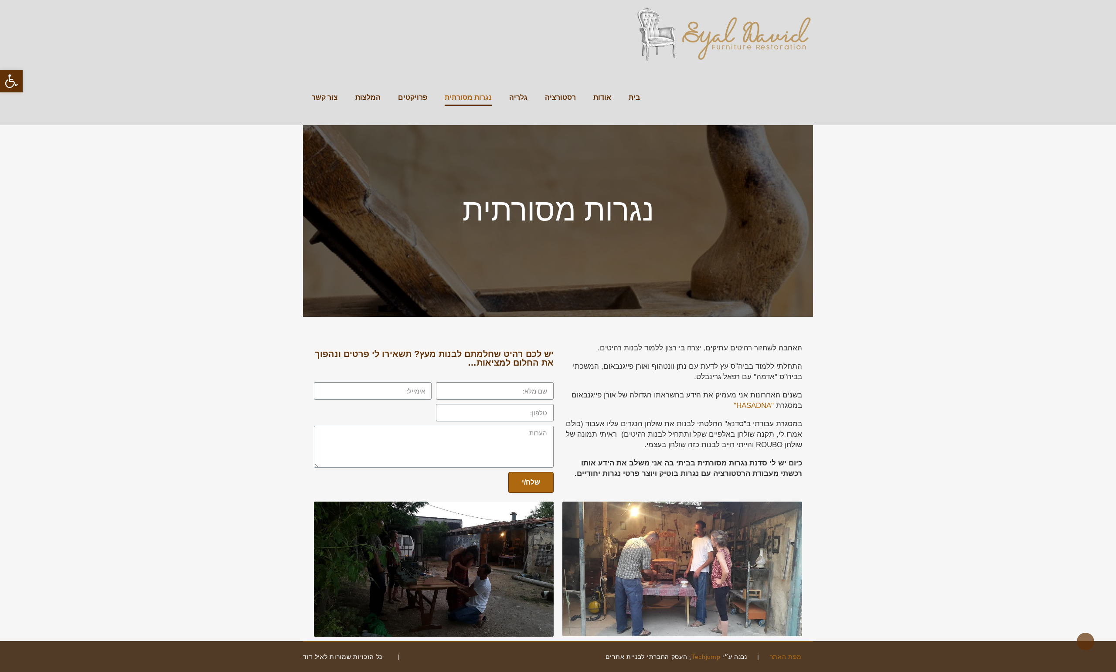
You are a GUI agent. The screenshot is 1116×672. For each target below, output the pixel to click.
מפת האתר (787, 656)
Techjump (706, 656)
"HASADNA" (754, 405)
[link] (416, 656)
